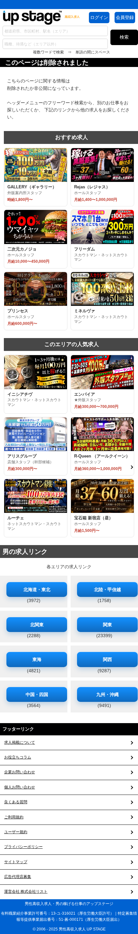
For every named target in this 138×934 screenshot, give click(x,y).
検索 (124, 37)
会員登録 (125, 17)
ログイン (99, 17)
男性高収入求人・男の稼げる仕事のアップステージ (69, 903)
